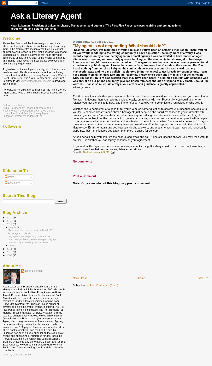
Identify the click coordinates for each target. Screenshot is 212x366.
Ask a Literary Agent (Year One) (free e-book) (28, 108)
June (11, 245)
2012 (9, 224)
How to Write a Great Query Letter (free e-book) (29, 110)
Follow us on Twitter (14, 105)
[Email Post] (112, 152)
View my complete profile (17, 354)
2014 (9, 217)
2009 (9, 255)
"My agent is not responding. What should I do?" (32, 236)
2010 (9, 252)
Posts (10, 177)
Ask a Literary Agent (46, 15)
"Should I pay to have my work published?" (29, 242)
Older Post (202, 278)
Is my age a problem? (19, 233)
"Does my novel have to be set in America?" (30, 230)
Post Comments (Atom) (104, 285)
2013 (9, 220)
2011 (9, 248)
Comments (13, 183)
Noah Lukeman (34, 270)
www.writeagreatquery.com (36, 81)
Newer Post (80, 278)
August (13, 227)
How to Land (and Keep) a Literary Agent (25, 113)
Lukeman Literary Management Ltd (22, 116)
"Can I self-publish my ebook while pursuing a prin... (34, 239)
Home (141, 278)
